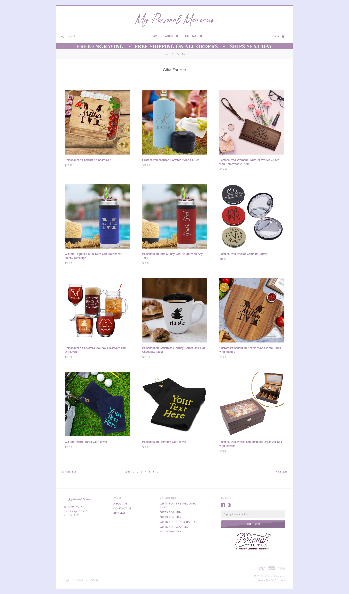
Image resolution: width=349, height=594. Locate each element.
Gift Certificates (80, 580)
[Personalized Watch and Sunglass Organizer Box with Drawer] (251, 405)
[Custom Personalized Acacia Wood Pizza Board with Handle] (251, 311)
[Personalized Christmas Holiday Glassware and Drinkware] (97, 311)
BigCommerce (277, 580)
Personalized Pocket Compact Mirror (243, 254)
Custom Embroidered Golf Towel (86, 441)
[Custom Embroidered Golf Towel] (97, 405)
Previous (70, 471)
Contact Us (194, 36)
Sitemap (119, 513)
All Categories (170, 531)
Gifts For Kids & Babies (178, 522)
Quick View (97, 149)
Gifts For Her (178, 54)
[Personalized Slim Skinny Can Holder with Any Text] (174, 217)
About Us (172, 36)
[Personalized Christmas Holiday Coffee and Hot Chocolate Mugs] (174, 311)
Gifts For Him (171, 512)
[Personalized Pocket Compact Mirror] (251, 217)
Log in (275, 36)
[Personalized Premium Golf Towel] (174, 405)
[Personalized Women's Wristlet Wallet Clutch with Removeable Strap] (251, 123)
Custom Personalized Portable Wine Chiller (170, 160)
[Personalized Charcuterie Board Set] (97, 123)
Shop (153, 36)
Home (164, 54)
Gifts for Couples (174, 527)
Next (281, 471)
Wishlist (95, 580)
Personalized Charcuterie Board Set (88, 160)
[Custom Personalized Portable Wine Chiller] (174, 123)
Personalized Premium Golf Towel (164, 441)
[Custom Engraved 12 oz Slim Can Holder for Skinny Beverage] (97, 217)
